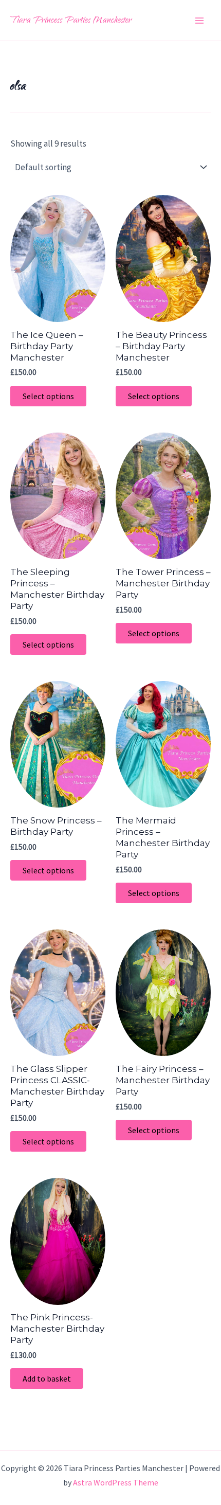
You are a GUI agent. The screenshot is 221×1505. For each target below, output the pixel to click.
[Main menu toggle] (199, 20)
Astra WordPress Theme (115, 1482)
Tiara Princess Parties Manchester (71, 20)
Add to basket (47, 1378)
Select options (48, 396)
